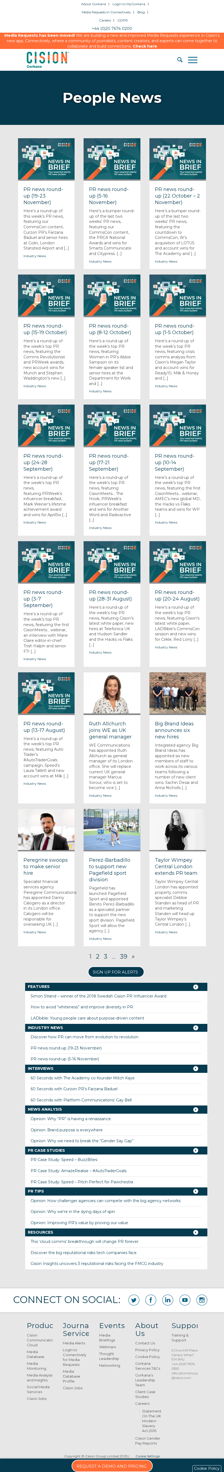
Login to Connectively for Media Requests (74, 1357)
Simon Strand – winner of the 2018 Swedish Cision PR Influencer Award (98, 996)
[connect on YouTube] (185, 1300)
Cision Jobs (36, 1398)
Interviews (41, 1068)
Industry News (34, 256)
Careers (105, 20)
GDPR (122, 20)
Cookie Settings (147, 1456)
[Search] (177, 60)
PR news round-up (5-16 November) (65, 1059)
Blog (141, 12)
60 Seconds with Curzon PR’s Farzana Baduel (74, 1088)
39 (123, 956)
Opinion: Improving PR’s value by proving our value (79, 1222)
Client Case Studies (145, 1394)
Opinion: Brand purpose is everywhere (67, 1130)
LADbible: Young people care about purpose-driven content (87, 1018)
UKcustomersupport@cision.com (188, 1375)
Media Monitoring (36, 1366)
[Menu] (190, 60)
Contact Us (145, 1343)
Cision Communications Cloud (40, 1340)
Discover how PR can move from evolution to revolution (84, 1036)
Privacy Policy (147, 1350)
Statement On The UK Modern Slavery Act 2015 (151, 1421)
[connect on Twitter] (134, 1300)
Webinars (107, 1347)
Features (39, 986)
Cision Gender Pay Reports (147, 1440)
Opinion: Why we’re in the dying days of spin (73, 1211)
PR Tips (36, 1191)
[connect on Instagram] (202, 1300)
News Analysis (45, 1109)
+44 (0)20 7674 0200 (112, 28)
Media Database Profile (71, 1376)
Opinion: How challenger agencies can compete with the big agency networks (106, 1200)
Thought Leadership (109, 1356)
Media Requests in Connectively (106, 12)
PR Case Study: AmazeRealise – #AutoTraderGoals (78, 1170)
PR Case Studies (46, 1150)
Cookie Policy (147, 1356)
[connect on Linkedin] (168, 1300)
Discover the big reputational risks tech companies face (84, 1252)
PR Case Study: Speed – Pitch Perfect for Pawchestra (82, 1182)
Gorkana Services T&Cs (147, 1366)
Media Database (35, 1354)
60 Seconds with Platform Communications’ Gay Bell (81, 1100)
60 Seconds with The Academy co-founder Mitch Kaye (83, 1078)
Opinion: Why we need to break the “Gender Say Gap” (82, 1140)
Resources (40, 1232)
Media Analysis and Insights (39, 1377)
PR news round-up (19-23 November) (66, 1048)
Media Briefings (107, 1337)
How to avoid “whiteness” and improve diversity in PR (82, 1007)
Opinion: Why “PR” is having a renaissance (71, 1118)
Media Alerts (74, 1343)
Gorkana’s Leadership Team (145, 1380)
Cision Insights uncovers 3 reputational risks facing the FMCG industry (97, 1263)
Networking (109, 1365)
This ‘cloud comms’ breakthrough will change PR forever (84, 1241)
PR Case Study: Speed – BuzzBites (64, 1159)
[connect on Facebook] (151, 1300)
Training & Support (180, 1337)
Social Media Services (38, 1389)
